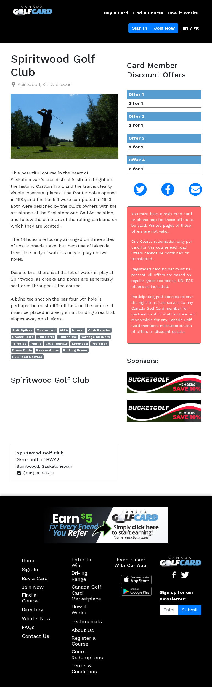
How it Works (183, 12)
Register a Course (83, 641)
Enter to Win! (81, 562)
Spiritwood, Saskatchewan (44, 84)
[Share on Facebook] (164, 189)
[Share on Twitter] (136, 189)
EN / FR (190, 28)
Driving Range (79, 576)
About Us (82, 630)
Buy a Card (116, 12)
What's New (36, 618)
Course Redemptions (87, 654)
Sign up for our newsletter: (177, 596)
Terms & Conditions (84, 668)
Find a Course (147, 12)
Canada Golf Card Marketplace (86, 593)
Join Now (164, 28)
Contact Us (35, 636)
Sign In (139, 28)
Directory (32, 609)
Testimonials (86, 621)
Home (29, 560)
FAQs (28, 627)
